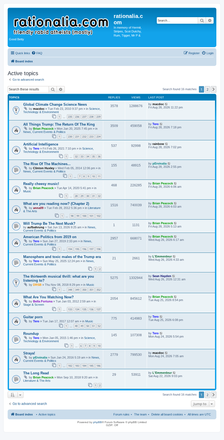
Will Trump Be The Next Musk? (49, 223)
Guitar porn (33, 317)
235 (70, 117)
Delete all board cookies (167, 414)
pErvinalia (159, 163)
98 (72, 216)
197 (91, 249)
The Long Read (36, 373)
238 (91, 117)
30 (87, 196)
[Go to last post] (166, 104)
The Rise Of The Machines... (47, 164)
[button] (213, 89)
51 (93, 326)
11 (99, 176)
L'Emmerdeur (162, 256)
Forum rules (121, 414)
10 (93, 176)
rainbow (158, 143)
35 (93, 156)
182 (70, 366)
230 (70, 136)
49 (82, 326)
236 (77, 117)
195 (77, 249)
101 (91, 216)
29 (82, 196)
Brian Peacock (43, 128)
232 (84, 136)
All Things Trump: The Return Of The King (59, 124)
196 (84, 249)
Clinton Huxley (43, 168)
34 (87, 156)
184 (84, 366)
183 (77, 366)
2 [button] (207, 89)
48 (76, 326)
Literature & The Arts (37, 380)
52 (99, 326)
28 (76, 196)
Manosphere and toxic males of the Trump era (62, 257)
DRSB (37, 284)
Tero (155, 124)
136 (91, 309)
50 (87, 326)
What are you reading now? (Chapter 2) (56, 204)
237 (84, 117)
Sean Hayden (161, 276)
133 (70, 309)
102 (98, 216)
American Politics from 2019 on (49, 237)
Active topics (47, 414)
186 (98, 366)
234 (98, 136)
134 (77, 309)
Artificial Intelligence (40, 144)
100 (84, 216)
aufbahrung (35, 227)
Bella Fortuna (42, 301)
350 (84, 290)
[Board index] (61, 23)
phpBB (97, 422)
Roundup (31, 334)
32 (76, 156)
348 (70, 290)
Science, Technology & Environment (58, 150)
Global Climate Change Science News (55, 104)
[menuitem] (36, 53)
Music (27, 191)
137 (98, 309)
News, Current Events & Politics (44, 131)
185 (91, 366)
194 (70, 249)
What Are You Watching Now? (48, 297)
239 (98, 117)
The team (140, 414)
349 (77, 290)
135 (84, 309)
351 (91, 290)
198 (98, 249)
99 (77, 216)
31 (93, 196)
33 (82, 156)
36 (99, 156)
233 (91, 136)
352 (98, 290)
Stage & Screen (33, 304)
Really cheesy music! (41, 184)
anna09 (38, 208)
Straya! (29, 353)
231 (77, 136)
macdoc (39, 108)
